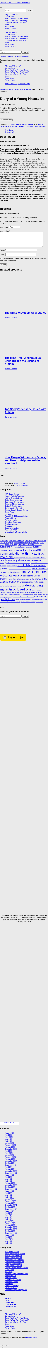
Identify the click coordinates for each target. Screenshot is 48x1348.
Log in (7, 1300)
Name (3, 250)
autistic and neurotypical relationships (26, 543)
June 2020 (9, 1239)
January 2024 (10, 1169)
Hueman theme (31, 1337)
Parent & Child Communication (16, 516)
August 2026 (9, 1133)
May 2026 (8, 1139)
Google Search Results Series (16, 510)
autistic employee (7, 547)
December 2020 (11, 1227)
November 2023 (11, 1171)
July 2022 (8, 1193)
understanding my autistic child (10, 586)
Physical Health (11, 520)
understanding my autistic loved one (21, 587)
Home (2, 89)
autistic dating (38, 545)
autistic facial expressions (24, 547)
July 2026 (8, 1135)
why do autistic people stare (39, 599)
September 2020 (11, 1233)
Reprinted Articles (11, 524)
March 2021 (9, 1221)
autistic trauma (28, 550)
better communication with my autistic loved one (22, 553)
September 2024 (11, 1165)
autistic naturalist (18, 126)
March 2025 (9, 1155)
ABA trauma (4, 541)
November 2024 (11, 1161)
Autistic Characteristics (13, 498)
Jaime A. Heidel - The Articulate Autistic (15, 3)
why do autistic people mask (23, 599)
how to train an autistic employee (20, 569)
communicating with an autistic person (25, 557)
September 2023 (11, 1173)
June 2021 (9, 1215)
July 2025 (8, 1151)
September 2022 (11, 1189)
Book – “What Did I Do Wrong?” (17, 21)
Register (8, 1298)
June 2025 (9, 1153)
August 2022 (9, 1191)
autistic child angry (11, 545)
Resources (9, 526)
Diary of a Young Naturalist (36, 126)
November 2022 (11, 1185)
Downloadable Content (13, 508)
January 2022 (10, 1203)
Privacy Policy (10, 29)
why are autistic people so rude (23, 597)
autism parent (8, 543)
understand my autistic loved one (20, 592)
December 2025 (11, 1149)
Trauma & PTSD (11, 530)
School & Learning (12, 528)
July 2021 (8, 1213)
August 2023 (9, 1175)
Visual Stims (9, 27)
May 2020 (8, 1241)
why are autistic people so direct (33, 594)
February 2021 (10, 1223)
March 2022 (9, 1199)
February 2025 (10, 1157)
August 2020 (9, 1235)
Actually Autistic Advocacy (15, 496)
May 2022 (8, 1195)
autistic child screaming (26, 545)
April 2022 (8, 1197)
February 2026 (10, 1145)
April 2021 (8, 1219)
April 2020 (8, 1243)
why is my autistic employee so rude (30, 602)
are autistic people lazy (16, 541)
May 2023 (8, 1179)
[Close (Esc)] (8, 1345)
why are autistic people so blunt (15, 594)
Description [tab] (9, 130)
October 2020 (10, 1231)
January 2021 (10, 1225)
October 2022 (10, 1187)
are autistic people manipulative (35, 541)
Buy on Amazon (6, 120)
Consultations (10, 17)
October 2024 (10, 1163)
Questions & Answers (13, 522)
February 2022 (10, 1201)
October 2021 (10, 1207)
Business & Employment (14, 502)
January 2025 (10, 1159)
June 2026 (9, 1137)
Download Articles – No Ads (15, 23)
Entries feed (9, 1302)
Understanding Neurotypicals (16, 532)
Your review (5, 231)
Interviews (8, 514)
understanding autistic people (32, 582)
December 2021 (11, 1205)
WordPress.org (10, 1306)
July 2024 (8, 1167)
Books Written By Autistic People (17, 84)
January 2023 (10, 1183)
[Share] (6, 1345)
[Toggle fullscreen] (3, 1345)
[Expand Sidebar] (1, 472)
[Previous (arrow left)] (1, 1347)
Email (2, 254)
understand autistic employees (19, 579)
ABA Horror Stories (12, 494)
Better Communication (13, 500)
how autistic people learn (38, 563)
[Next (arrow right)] (3, 1347)
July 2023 (8, 1177)
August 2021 (9, 1211)
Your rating (4, 227)
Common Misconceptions (14, 504)
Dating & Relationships (13, 506)
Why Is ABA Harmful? (13, 15)
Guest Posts (9, 512)
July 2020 (8, 1237)
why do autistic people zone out (9, 602)
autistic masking (14, 550)
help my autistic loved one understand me (18, 563)
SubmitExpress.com (9, 1122)
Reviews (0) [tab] (9, 132)
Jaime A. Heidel (30, 572)
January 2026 (10, 1147)
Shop (7, 25)
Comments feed (11, 1304)
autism (2, 543)
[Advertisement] (24, 948)
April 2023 (8, 1181)
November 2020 (11, 1229)
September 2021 (11, 1209)
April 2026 (8, 1141)
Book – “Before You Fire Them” (16, 19)
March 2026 (9, 1143)
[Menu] (1, 7)
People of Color (10, 518)
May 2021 (8, 1217)
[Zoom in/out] (1, 1345)
